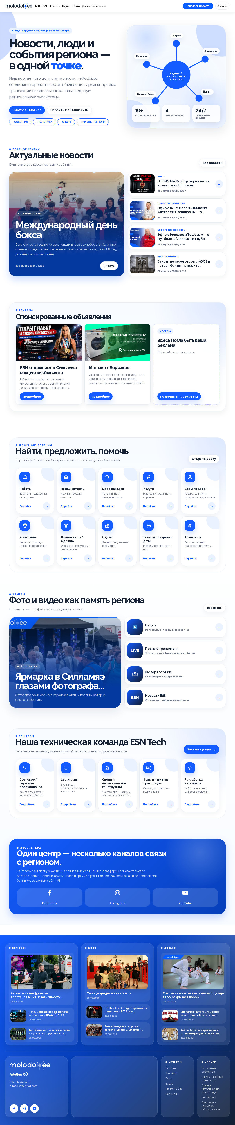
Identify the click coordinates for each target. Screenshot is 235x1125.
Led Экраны (209, 1097)
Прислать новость (198, 6)
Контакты (171, 1073)
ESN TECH (19, 948)
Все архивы (214, 607)
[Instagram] (24, 1108)
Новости (54, 6)
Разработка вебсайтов (209, 1070)
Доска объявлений (94, 6)
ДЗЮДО (170, 948)
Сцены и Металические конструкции (210, 1089)
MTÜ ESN (41, 6)
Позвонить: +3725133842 (179, 396)
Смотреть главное (26, 110)
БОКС (92, 948)
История (170, 1068)
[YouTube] (34, 1108)
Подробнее (32, 396)
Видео (66, 6)
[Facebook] (14, 1108)
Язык (221, 6)
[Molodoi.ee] (30, 1065)
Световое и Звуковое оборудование (211, 1106)
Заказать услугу (201, 749)
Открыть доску (204, 459)
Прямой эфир (173, 1088)
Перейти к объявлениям (69, 110)
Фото (76, 6)
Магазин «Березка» (109, 367)
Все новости (212, 163)
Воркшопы (171, 1093)
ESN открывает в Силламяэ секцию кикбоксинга (48, 370)
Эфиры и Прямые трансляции (212, 1078)
